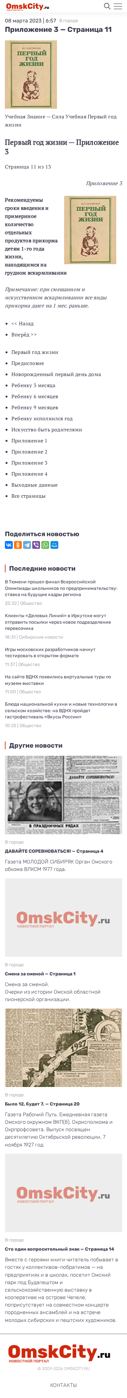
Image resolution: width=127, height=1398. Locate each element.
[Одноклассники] (18, 545)
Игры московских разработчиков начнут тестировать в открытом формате (50, 653)
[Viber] (36, 545)
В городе (68, 20)
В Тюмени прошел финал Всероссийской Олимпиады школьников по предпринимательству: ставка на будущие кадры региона (61, 588)
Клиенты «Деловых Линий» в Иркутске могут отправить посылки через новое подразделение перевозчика (58, 622)
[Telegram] (27, 545)
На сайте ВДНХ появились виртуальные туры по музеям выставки (58, 680)
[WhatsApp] (45, 545)
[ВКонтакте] (9, 545)
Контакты (63, 1385)
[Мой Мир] (54, 545)
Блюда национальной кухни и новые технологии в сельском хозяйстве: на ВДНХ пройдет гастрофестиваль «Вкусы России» (61, 710)
